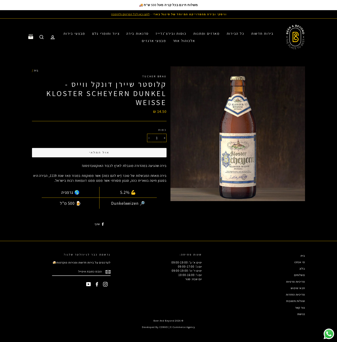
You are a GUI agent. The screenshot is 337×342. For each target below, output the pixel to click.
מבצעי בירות (74, 33)
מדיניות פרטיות (295, 281)
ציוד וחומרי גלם (106, 33)
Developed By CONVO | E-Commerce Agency (168, 327)
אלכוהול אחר (184, 40)
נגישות (301, 314)
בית (36, 70)
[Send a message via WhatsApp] (329, 334)
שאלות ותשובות (295, 301)
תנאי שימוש (298, 288)
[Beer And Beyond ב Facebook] (97, 284)
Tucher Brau (154, 76)
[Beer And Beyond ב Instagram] (105, 284)
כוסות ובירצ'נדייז (171, 33)
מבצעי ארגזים (154, 40)
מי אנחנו (299, 262)
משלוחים (299, 275)
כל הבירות (235, 33)
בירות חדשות (262, 33)
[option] (168, 14)
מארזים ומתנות (206, 33)
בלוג (302, 268)
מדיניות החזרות (295, 294)
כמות (162, 130)
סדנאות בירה (137, 33)
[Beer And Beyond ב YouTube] (88, 284)
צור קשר (300, 307)
